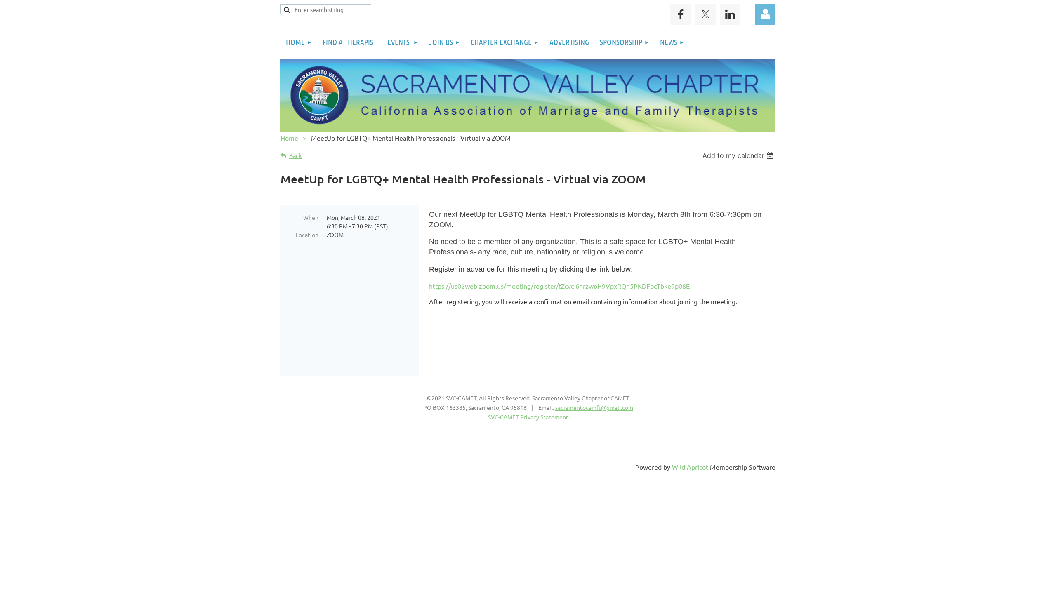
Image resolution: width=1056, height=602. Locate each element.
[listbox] (739, 155)
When (310, 217)
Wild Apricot (690, 467)
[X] (705, 14)
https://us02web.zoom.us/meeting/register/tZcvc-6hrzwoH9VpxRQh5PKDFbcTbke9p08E (559, 286)
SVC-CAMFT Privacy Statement (528, 417)
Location (307, 234)
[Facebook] (680, 14)
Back (295, 156)
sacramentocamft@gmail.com (594, 407)
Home (289, 138)
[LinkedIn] (730, 14)
